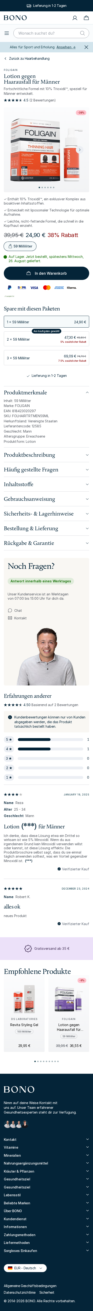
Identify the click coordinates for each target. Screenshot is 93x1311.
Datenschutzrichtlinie (20, 1292)
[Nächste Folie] (79, 150)
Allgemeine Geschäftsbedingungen (30, 1286)
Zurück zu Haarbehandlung (29, 58)
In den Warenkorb (51, 273)
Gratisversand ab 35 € (51, 948)
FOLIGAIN (11, 70)
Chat (18, 610)
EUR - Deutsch (23, 1267)
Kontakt (17, 618)
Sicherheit (46, 1292)
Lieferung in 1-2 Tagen (49, 6)
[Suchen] (82, 33)
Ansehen (66, 47)
